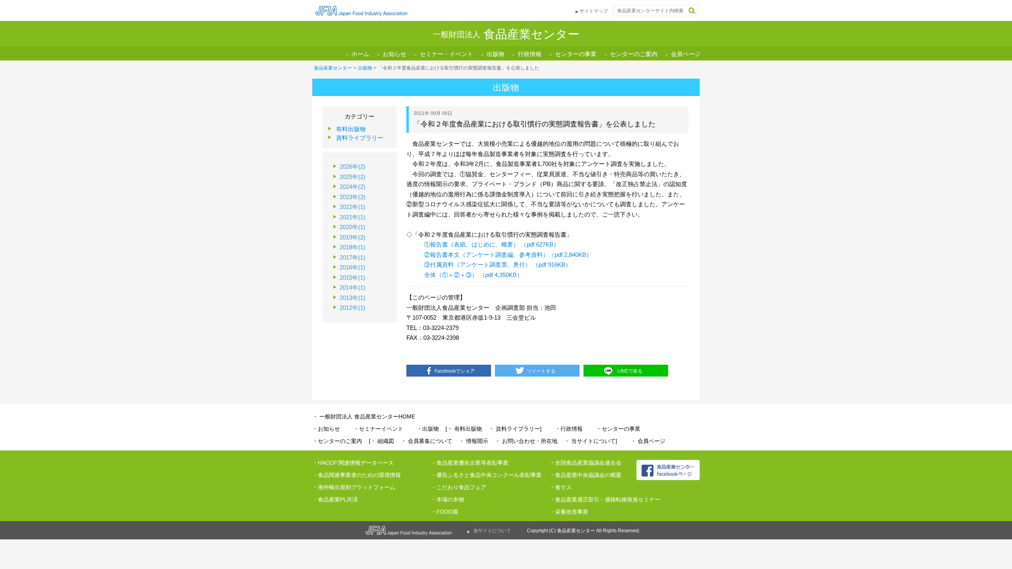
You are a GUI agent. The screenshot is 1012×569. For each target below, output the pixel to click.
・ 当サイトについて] (590, 441)
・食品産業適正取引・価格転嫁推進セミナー (604, 499)
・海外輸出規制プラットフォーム (353, 487)
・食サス (560, 487)
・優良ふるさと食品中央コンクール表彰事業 (486, 475)
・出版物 (428, 428)
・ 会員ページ (648, 441)
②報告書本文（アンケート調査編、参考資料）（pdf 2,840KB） (508, 254)
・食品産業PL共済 (335, 499)
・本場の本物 (447, 499)
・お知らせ (326, 428)
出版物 (495, 54)
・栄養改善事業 (568, 512)
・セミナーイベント (378, 428)
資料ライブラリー (359, 137)
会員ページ (685, 54)
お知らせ (394, 54)
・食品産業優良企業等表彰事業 (469, 463)
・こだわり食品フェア (458, 487)
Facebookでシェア (454, 371)
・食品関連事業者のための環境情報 (356, 475)
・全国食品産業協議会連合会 (585, 463)
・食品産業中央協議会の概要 (585, 475)
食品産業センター (333, 68)
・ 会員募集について (426, 441)
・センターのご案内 (337, 441)
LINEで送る (629, 371)
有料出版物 (351, 129)
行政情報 (530, 54)
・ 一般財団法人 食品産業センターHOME (363, 416)
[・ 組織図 (381, 441)
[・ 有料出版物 (464, 429)
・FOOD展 (444, 512)
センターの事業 (576, 54)
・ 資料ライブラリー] (515, 429)
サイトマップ (594, 11)
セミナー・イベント (446, 54)
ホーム (360, 54)
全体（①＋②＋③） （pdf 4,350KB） (473, 274)
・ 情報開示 (473, 441)
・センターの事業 (618, 428)
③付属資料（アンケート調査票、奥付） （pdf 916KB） (497, 264)
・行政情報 (569, 428)
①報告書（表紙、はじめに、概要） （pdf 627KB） (491, 244)
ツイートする (541, 371)
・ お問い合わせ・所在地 (526, 441)
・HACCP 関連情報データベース (353, 463)
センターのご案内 (633, 54)
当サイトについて (492, 530)
